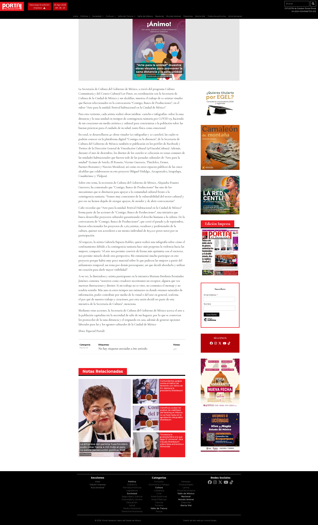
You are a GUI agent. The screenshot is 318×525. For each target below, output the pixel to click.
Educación (132, 502)
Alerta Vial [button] (200, 16)
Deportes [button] (188, 16)
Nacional (84, 348)
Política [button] (84, 16)
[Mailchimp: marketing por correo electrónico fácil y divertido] (210, 320)
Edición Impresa (97, 484)
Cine (159, 493)
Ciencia (159, 502)
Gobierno (132, 484)
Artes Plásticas (158, 499)
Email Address (211, 295)
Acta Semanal (235, 16)
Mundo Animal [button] (173, 16)
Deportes (186, 502)
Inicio (75, 16)
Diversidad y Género (132, 499)
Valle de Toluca (159, 508)
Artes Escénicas (159, 496)
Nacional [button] (159, 16)
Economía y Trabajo (159, 484)
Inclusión (159, 481)
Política (132, 481)
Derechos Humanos (132, 511)
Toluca (159, 511)
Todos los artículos (216, 16)
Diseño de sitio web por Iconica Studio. (200, 520)
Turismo (159, 505)
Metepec (186, 481)
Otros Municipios (186, 490)
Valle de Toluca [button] (126, 16)
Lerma (186, 487)
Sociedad (132, 493)
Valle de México (186, 493)
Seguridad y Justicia (132, 496)
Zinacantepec (186, 484)
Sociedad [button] (97, 16)
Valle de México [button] (145, 16)
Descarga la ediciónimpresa (39, 6)
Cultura (159, 487)
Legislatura (132, 490)
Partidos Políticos (132, 487)
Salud (132, 505)
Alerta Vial (186, 505)
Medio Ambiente (132, 508)
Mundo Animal (186, 499)
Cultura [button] (110, 16)
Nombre (207, 304)
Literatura (159, 490)
